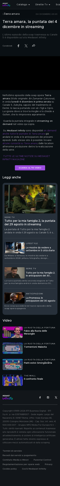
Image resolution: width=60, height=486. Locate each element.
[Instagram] (48, 397)
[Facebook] (40, 397)
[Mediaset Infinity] (6, 4)
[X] (56, 397)
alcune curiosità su (20, 143)
